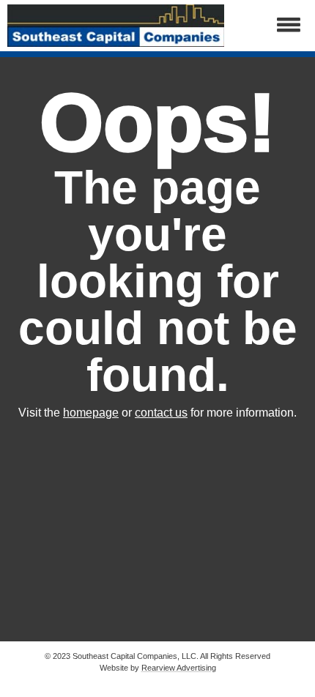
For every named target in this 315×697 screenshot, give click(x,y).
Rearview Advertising (178, 667)
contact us (161, 412)
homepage (91, 412)
